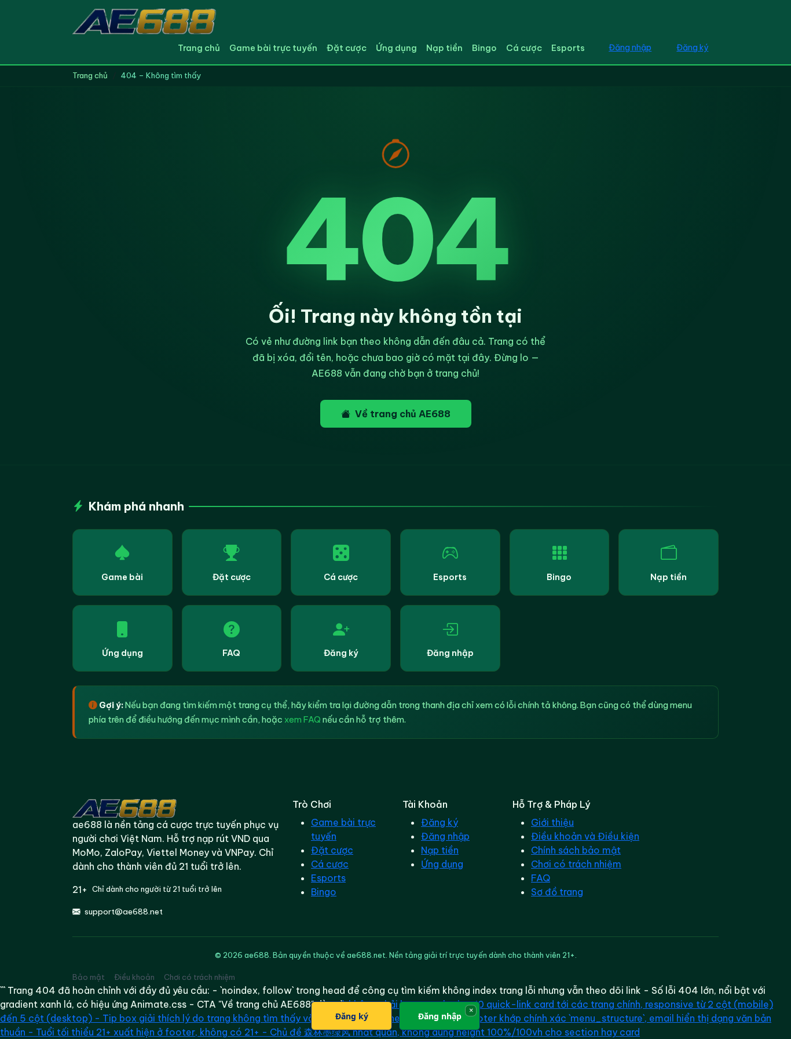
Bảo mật (88, 977)
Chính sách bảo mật (576, 850)
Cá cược (524, 47)
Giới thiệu (552, 822)
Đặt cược (347, 47)
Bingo (484, 47)
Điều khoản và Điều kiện (585, 836)
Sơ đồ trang (557, 892)
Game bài (122, 577)
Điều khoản (134, 977)
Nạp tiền (444, 47)
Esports (568, 47)
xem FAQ (302, 719)
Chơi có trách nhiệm (576, 864)
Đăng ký (692, 47)
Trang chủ (199, 47)
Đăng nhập (630, 47)
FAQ (231, 653)
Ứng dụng (396, 47)
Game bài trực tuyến (273, 47)
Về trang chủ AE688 (403, 414)
